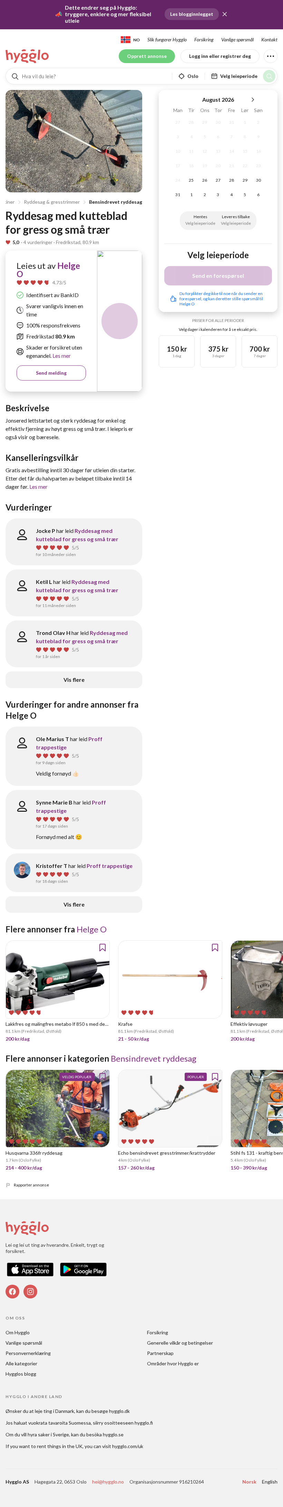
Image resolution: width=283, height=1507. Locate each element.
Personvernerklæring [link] (28, 1353)
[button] (225, 14)
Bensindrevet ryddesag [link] (153, 1058)
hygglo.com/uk (127, 1446)
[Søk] (269, 76)
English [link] (269, 1482)
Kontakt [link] (269, 39)
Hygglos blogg (21, 1374)
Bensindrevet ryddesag (115, 202)
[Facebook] (12, 1291)
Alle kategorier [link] (21, 1363)
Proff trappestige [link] (110, 865)
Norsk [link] (249, 1482)
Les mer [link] (61, 355)
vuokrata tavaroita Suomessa (59, 1423)
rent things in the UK (59, 1446)
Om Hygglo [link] (18, 1332)
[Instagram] (30, 1291)
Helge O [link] (92, 929)
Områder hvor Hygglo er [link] (173, 1363)
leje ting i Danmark (54, 1411)
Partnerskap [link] (160, 1353)
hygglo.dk (119, 1411)
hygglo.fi (144, 1423)
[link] (28, 56)
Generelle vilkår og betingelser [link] (180, 1343)
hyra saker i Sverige (48, 1434)
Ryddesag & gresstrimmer (52, 202)
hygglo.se (113, 1434)
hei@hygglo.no (108, 1482)
